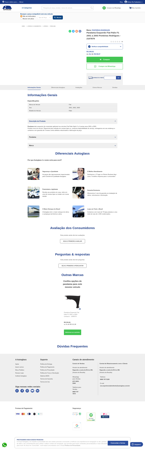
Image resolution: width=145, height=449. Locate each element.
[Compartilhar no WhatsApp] (70, 31)
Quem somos (19, 367)
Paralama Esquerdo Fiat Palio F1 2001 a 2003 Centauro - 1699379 (71, 314)
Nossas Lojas (19, 373)
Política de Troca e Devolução (49, 373)
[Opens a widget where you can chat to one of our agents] (136, 445)
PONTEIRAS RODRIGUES (101, 30)
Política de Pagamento (47, 367)
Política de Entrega (46, 364)
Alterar (21, 2)
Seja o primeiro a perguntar (72, 265)
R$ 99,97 (97, 54)
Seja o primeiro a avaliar (72, 241)
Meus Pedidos (19, 370)
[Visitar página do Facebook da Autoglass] (22, 390)
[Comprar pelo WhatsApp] (105, 66)
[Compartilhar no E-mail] (76, 31)
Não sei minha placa (29, 16)
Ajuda (17, 364)
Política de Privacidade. (73, 445)
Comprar (105, 59)
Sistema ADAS (44, 376)
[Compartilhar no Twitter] (73, 31)
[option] (72, 314)
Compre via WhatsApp (114, 8)
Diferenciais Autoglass (58, 87)
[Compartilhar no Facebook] (80, 31)
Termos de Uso (45, 382)
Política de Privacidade (47, 370)
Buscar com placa (28, 18)
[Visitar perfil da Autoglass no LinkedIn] (37, 390)
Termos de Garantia (46, 379)
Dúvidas (114, 87)
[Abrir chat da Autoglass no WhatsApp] (17, 390)
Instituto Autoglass (21, 376)
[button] (72, 121)
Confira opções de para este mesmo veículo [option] (72, 284)
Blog (121, 2)
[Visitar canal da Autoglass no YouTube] (32, 390)
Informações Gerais (34, 87)
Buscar (59, 17)
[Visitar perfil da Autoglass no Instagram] (27, 390)
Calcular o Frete (112, 77)
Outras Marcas (97, 87)
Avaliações (78, 87)
